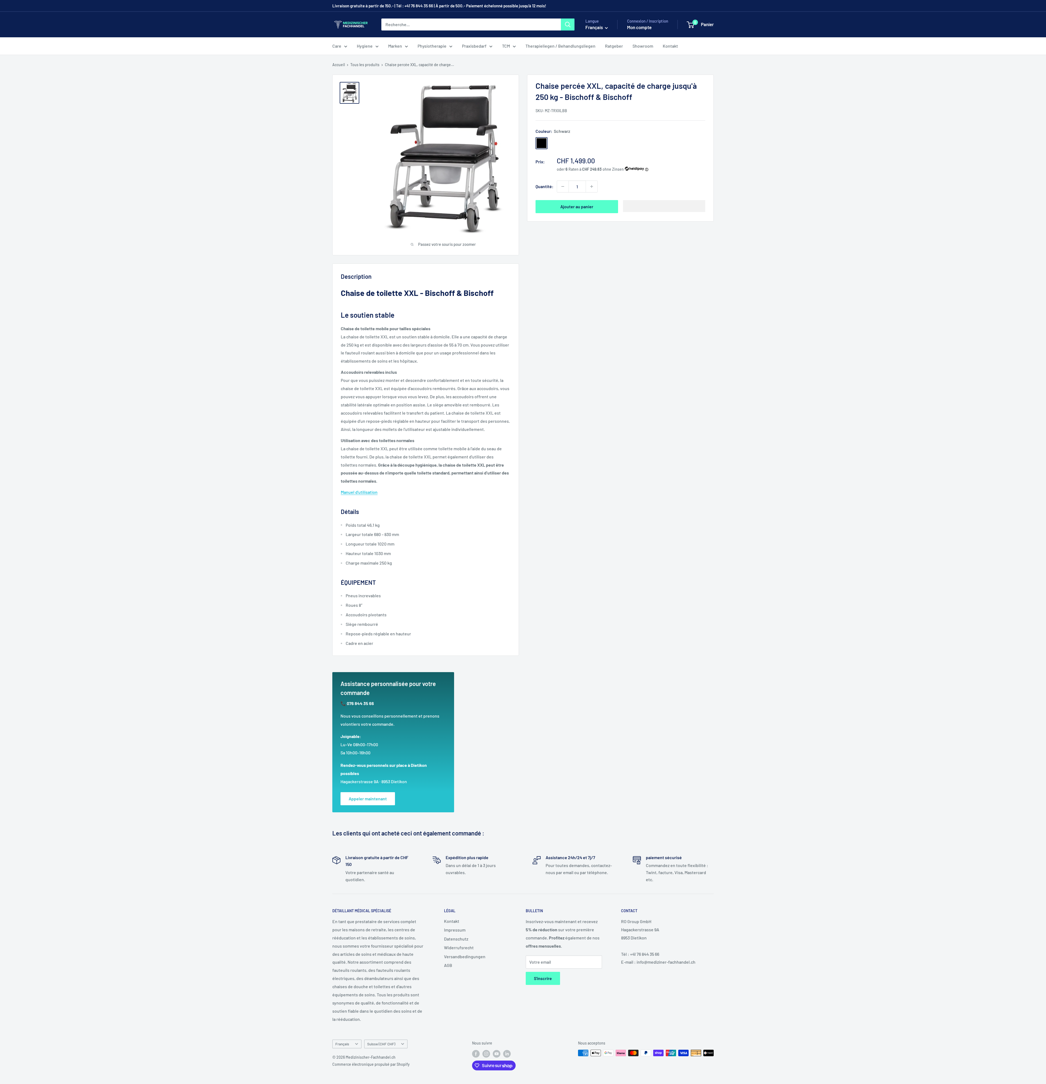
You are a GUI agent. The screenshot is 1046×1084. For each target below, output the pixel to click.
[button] (664, 206)
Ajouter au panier (576, 206)
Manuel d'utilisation (359, 492)
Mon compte (639, 27)
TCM (506, 45)
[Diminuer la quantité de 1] (562, 186)
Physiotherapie (432, 45)
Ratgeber (614, 45)
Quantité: (545, 186)
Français (342, 1044)
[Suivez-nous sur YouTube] (496, 1053)
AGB (448, 965)
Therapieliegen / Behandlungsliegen (560, 45)
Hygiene (365, 45)
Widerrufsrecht (459, 947)
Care (336, 45)
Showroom (643, 45)
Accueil (338, 64)
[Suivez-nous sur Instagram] (486, 1053)
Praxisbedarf (474, 45)
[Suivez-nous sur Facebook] (476, 1053)
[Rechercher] (567, 24)
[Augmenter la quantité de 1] (591, 186)
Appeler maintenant (368, 798)
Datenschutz (456, 938)
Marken (395, 45)
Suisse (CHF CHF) (381, 1044)
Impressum (455, 929)
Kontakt (670, 45)
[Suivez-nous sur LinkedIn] (507, 1053)
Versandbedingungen (464, 956)
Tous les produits (364, 64)
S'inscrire (543, 978)
